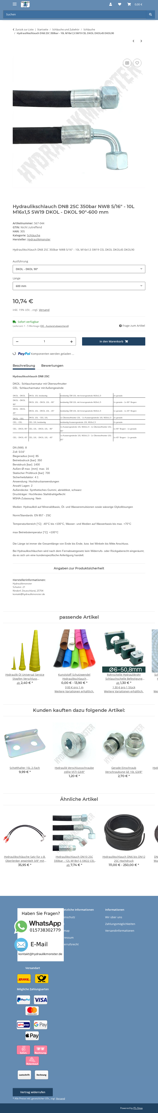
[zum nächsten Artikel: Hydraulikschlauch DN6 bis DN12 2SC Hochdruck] (141, 41)
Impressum (66, 937)
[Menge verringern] (17, 341)
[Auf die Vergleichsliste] (127, 63)
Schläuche (33, 235)
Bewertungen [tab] (52, 365)
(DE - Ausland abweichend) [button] (54, 326)
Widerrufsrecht (69, 944)
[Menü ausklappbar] (15, 2)
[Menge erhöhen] (71, 341)
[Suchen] (150, 14)
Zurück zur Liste (24, 29)
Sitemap (64, 930)
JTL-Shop (138, 1108)
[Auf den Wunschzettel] (137, 63)
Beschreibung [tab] (24, 365)
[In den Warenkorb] (16, 53)
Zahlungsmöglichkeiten (120, 924)
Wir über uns (113, 917)
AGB (61, 924)
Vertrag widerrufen (32, 1092)
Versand (44, 310)
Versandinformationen (119, 930)
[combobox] (79, 269)
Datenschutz (67, 917)
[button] (110, 4)
